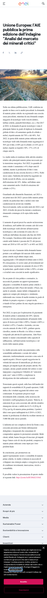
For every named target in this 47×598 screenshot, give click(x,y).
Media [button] (6, 517)
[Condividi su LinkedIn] (15, 52)
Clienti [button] (6, 537)
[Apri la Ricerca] (43, 3)
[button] (4, 3)
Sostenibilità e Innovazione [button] (16, 530)
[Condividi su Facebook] (3, 52)
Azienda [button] (7, 505)
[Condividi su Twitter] (9, 53)
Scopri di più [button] (9, 511)
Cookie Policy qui (15, 570)
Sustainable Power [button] (12, 524)
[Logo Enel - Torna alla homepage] (23, 3)
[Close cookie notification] (43, 547)
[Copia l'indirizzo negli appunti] (22, 53)
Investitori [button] (8, 543)
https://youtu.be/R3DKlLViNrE (28, 477)
